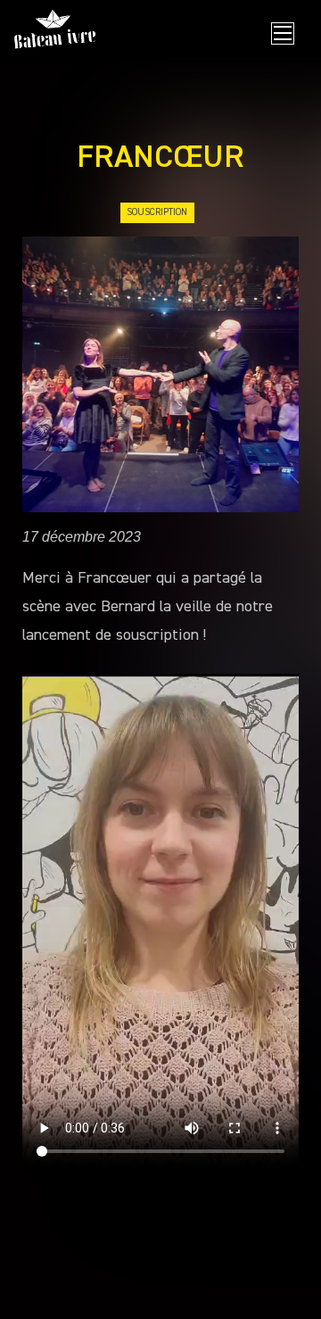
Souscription (157, 212)
